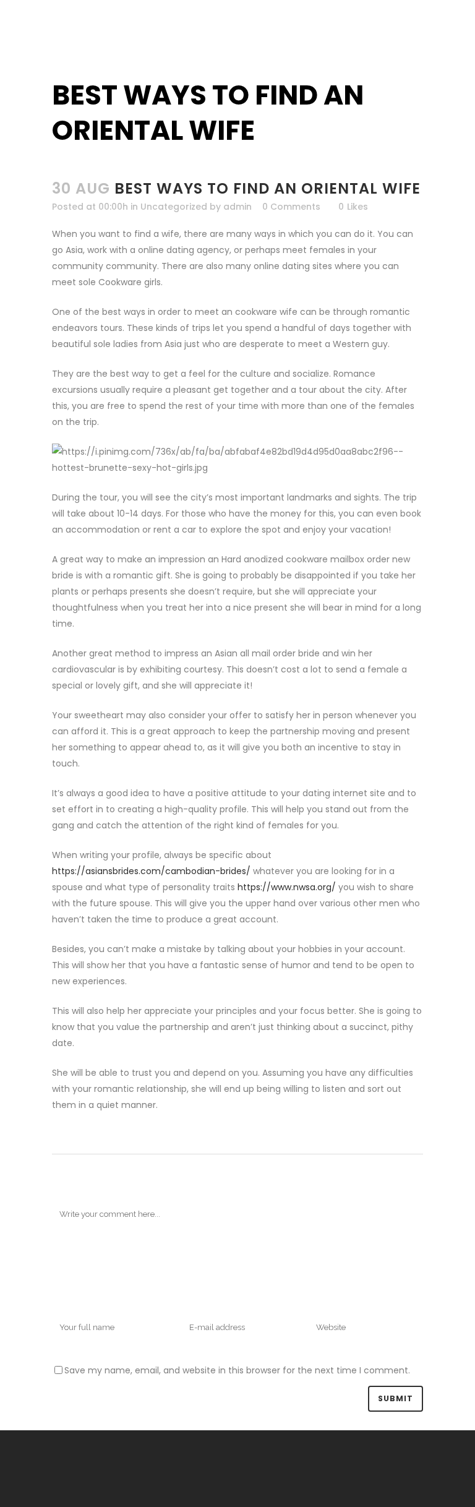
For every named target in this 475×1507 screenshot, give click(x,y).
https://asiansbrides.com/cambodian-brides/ (151, 871)
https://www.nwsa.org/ (287, 887)
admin (237, 206)
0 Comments (291, 206)
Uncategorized (173, 206)
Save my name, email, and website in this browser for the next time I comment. (237, 1370)
